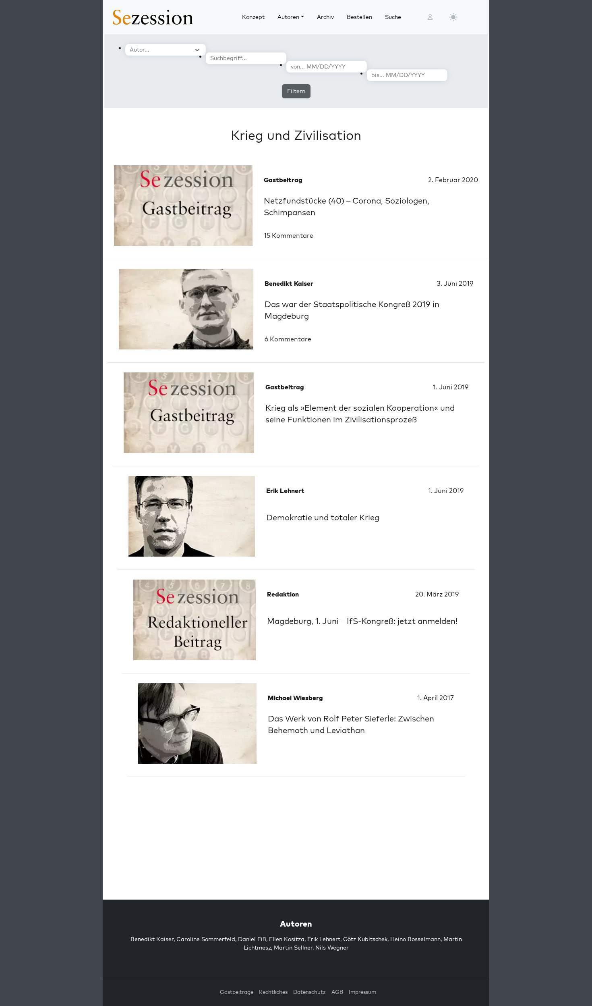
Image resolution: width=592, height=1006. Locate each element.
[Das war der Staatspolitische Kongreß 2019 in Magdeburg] (186, 309)
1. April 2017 (435, 698)
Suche (393, 17)
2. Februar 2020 (453, 180)
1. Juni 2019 (450, 387)
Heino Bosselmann (415, 939)
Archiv (325, 17)
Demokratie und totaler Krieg (322, 517)
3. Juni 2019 (455, 283)
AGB (337, 992)
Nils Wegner (332, 947)
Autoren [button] (288, 17)
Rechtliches (273, 992)
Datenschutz (309, 992)
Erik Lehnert (323, 939)
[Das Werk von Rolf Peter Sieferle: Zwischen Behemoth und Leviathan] (197, 723)
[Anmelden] (430, 17)
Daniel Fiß (252, 939)
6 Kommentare (288, 339)
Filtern (296, 91)
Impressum (362, 992)
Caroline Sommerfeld (205, 939)
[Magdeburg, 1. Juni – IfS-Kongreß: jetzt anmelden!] (194, 620)
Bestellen (359, 17)
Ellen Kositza (286, 939)
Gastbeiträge (236, 992)
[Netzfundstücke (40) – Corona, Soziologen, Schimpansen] (183, 205)
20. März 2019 (437, 594)
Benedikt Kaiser (152, 939)
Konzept (253, 17)
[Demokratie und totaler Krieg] (191, 516)
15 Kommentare (288, 235)
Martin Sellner (293, 947)
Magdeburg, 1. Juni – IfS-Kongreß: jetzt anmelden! (362, 621)
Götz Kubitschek (365, 939)
